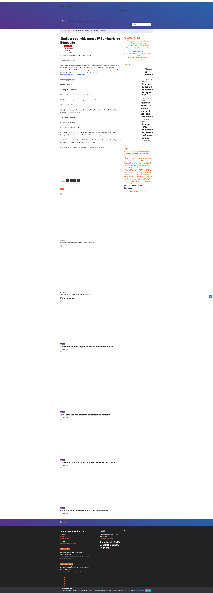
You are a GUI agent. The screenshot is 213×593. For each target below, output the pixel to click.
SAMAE (141, 179)
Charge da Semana (134, 158)
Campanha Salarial (131, 154)
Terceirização (137, 181)
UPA (149, 181)
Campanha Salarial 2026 (132, 156)
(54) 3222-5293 (64, 538)
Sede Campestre (129, 181)
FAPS (135, 170)
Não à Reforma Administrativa (137, 174)
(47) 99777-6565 (105, 548)
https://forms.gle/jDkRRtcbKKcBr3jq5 (72, 74)
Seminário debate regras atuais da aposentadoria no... (87, 346)
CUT (132, 165)
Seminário (67, 189)
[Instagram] (119, 6)
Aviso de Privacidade (138, 590)
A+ (113, 21)
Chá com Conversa (148, 158)
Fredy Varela (144, 169)
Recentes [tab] (127, 64)
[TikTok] (119, 8)
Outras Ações (71, 31)
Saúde (147, 178)
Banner (147, 66)
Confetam (137, 161)
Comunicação (77, 48)
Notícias (96, 21)
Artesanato (147, 151)
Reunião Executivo (135, 179)
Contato (103, 21)
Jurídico (147, 172)
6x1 (124, 151)
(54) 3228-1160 (64, 536)
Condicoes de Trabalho (129, 161)
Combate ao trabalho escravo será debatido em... (85, 510)
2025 (129, 151)
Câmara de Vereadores (138, 165)
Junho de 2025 (142, 172)
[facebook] (119, 3)
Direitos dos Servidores (135, 168)
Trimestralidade (144, 181)
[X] (119, 4)
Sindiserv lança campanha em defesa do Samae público (147, 131)
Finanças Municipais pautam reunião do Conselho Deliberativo (147, 109)
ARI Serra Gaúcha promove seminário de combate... (86, 414)
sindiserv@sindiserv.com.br (68, 543)
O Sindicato (72, 21)
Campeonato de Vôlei (141, 156)
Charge (147, 156)
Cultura (128, 165)
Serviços (80, 21)
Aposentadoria (135, 151)
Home (64, 31)
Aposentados (142, 151)
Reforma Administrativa (136, 176)
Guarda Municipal (129, 172)
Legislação (89, 21)
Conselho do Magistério (139, 163)
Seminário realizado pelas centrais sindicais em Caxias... (88, 462)
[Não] (211, 590)
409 (127, 151)
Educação (128, 170)
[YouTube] (120, 6)
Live (150, 172)
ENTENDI (148, 590)
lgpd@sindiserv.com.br (106, 538)
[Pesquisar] (132, 17)
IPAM (136, 172)
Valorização (128, 183)
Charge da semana (65, 6)
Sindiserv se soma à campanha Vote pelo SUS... (147, 90)
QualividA (126, 176)
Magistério (126, 174)
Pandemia (147, 174)
